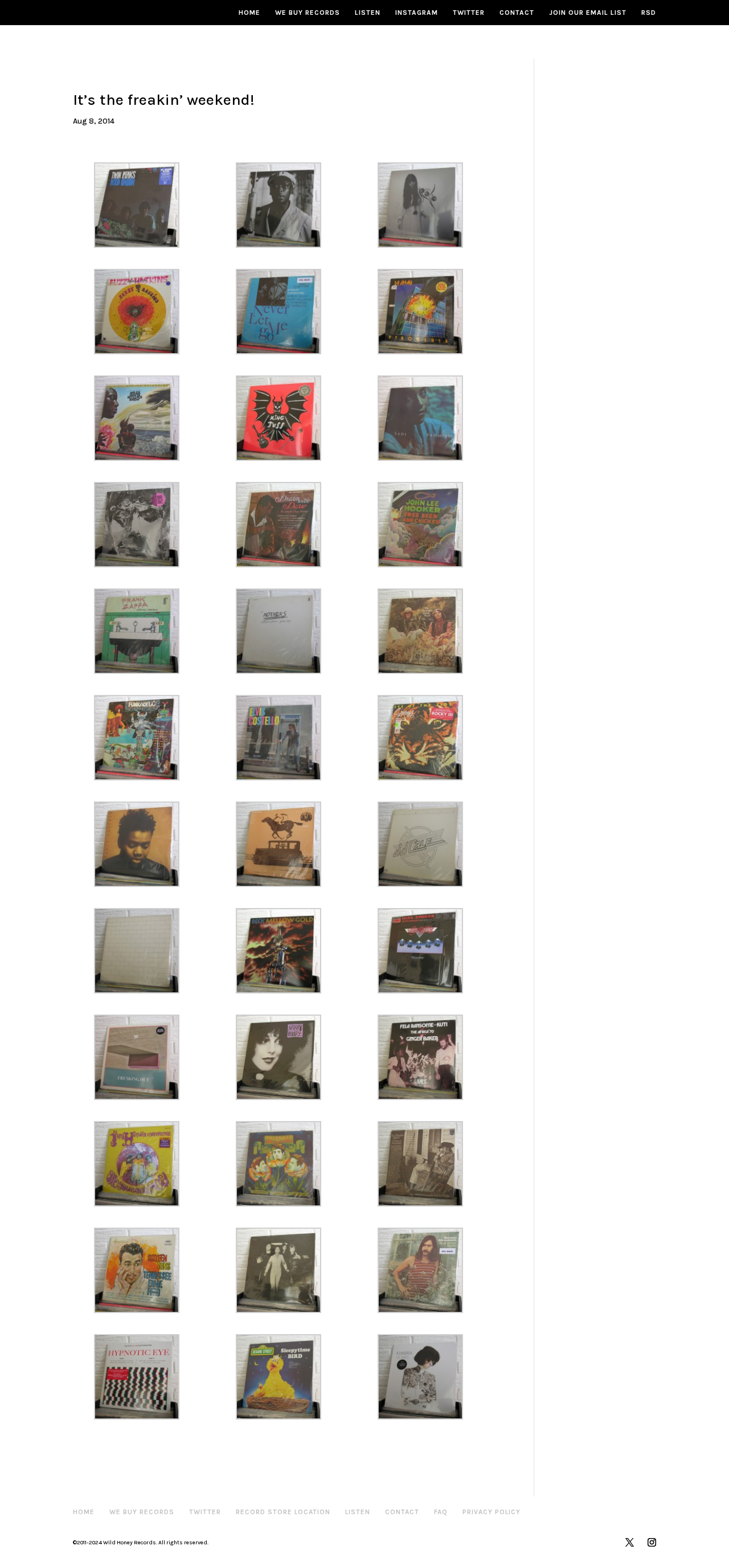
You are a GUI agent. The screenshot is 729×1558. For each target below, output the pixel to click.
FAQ (441, 1512)
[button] (144, 205)
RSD (648, 13)
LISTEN (367, 13)
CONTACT (516, 13)
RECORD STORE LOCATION (283, 1512)
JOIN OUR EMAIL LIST (587, 13)
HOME (249, 13)
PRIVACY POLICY (491, 1512)
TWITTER (469, 13)
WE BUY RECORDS (307, 13)
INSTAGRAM (416, 13)
